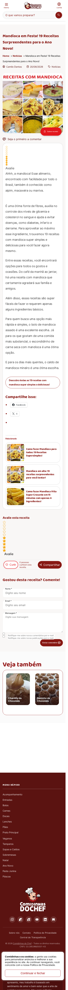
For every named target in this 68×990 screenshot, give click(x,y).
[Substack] (53, 919)
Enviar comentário (49, 643)
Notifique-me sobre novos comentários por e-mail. (31, 635)
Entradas (7, 799)
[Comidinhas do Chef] (32, 5)
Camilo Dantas (14, 66)
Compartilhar (51, 564)
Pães (5, 827)
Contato (26, 932)
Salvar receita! (52, 132)
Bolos (5, 805)
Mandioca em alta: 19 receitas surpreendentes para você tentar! (40, 474)
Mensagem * (11, 613)
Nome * (8, 588)
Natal (5, 860)
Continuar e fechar (33, 973)
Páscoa (7, 876)
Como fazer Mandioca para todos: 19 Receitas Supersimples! (41, 452)
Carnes (6, 810)
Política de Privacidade (45, 932)
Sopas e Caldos (11, 849)
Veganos (7, 838)
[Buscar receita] (58, 15)
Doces (6, 816)
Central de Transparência (33, 937)
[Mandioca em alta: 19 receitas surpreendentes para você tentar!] (15, 474)
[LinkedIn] (45, 919)
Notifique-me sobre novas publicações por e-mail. (31, 638)
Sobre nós (14, 932)
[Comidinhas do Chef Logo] (33, 899)
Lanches (7, 821)
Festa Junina (9, 871)
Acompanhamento (12, 794)
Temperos (8, 844)
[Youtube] (37, 919)
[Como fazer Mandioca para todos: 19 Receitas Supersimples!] (15, 452)
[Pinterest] (29, 919)
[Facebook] (20, 919)
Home (6, 55)
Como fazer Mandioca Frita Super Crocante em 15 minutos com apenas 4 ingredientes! (41, 496)
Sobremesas (9, 854)
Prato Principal (10, 832)
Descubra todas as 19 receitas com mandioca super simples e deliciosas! (29, 382)
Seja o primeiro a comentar (25, 139)
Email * (8, 601)
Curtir (13, 564)
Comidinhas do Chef (22, 943)
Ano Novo (8, 865)
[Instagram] (12, 919)
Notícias (17, 55)
